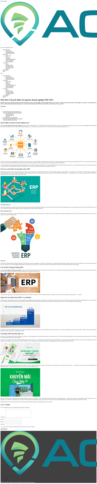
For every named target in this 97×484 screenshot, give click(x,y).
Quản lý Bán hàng (9, 60)
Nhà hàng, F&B (9, 65)
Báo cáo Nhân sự (9, 61)
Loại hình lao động (10, 67)
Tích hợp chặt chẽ (9, 114)
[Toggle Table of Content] (2, 109)
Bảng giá (8, 68)
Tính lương (8, 58)
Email (2, 421)
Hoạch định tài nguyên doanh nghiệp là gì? (12, 111)
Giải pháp (5, 478)
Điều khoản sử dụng (10, 52)
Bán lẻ (7, 64)
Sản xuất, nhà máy (10, 66)
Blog (4, 71)
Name (2, 419)
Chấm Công (8, 55)
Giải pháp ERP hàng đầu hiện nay (10, 119)
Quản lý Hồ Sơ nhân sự (11, 59)
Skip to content (4, 1)
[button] (48, 73)
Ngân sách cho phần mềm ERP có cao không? (13, 118)
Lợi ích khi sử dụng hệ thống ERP (10, 117)
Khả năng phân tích (10, 115)
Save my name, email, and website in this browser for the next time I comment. (18, 426)
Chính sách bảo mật (10, 53)
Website (2, 424)
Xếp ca (7, 56)
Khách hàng (5, 69)
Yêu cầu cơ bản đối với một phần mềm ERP (12, 112)
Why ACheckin (6, 49)
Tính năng (5, 54)
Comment (3, 417)
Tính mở (7, 116)
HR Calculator (9, 51)
